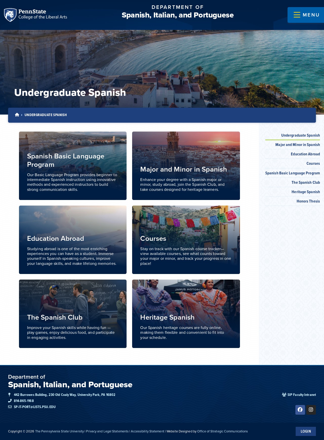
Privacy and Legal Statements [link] (107, 431)
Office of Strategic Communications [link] (222, 431)
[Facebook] (300, 410)
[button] (307, 15)
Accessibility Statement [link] (147, 431)
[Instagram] (311, 410)
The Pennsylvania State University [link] (59, 431)
